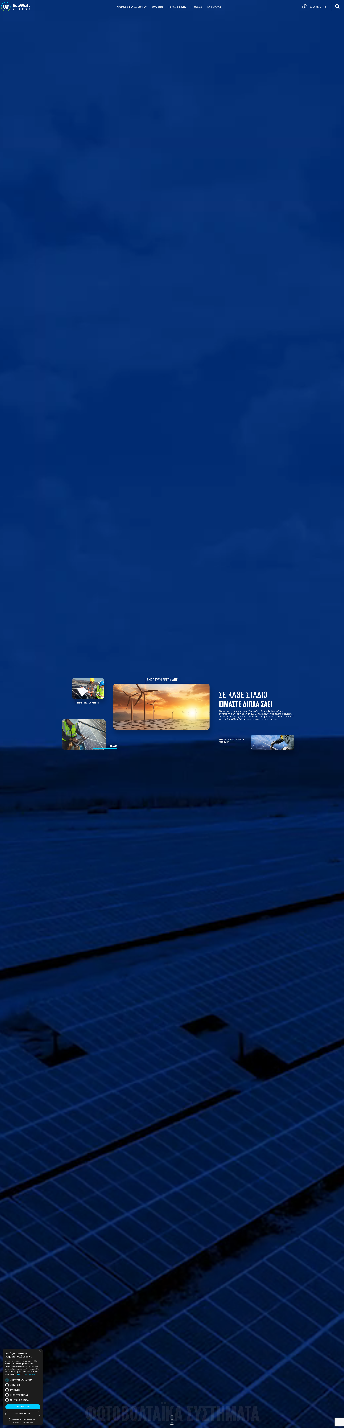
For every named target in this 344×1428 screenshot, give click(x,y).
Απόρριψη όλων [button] (22, 1414)
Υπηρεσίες (157, 6)
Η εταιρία (196, 6)
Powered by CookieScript (23, 1422)
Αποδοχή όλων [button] (23, 1407)
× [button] (40, 1351)
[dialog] (23, 1387)
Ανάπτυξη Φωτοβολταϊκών (131, 6)
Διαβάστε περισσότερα (26, 1374)
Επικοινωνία (214, 6)
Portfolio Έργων (177, 6)
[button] (22, 1419)
